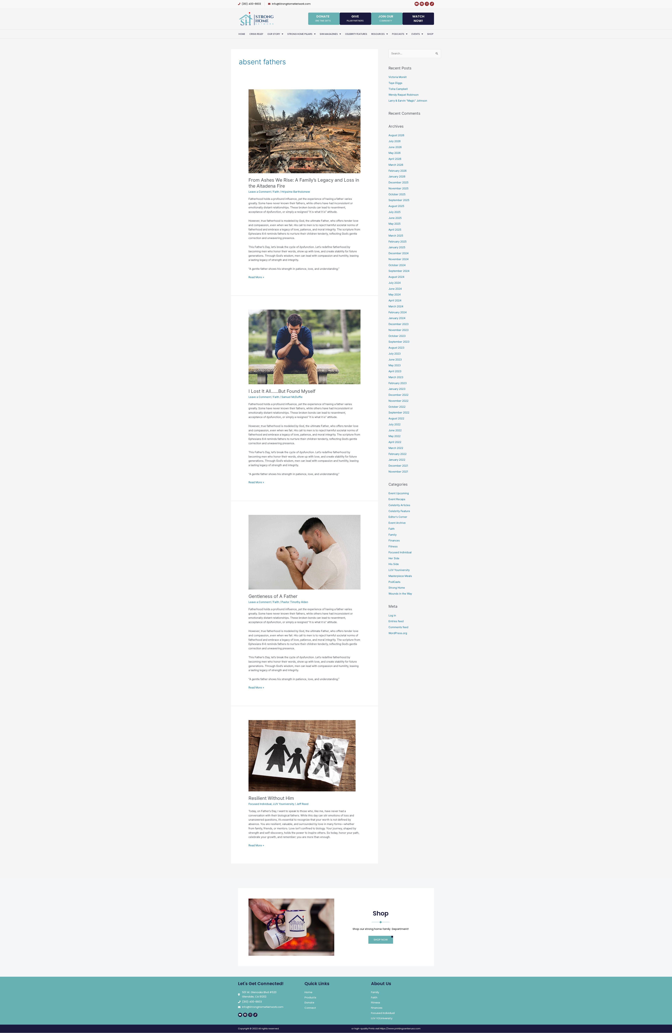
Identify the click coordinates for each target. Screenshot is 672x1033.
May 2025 (394, 223)
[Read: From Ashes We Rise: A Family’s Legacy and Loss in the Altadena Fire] (304, 131)
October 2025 (396, 194)
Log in (392, 615)
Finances (394, 540)
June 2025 (395, 218)
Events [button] (416, 34)
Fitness (393, 546)
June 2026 (395, 147)
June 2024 (395, 288)
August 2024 (396, 276)
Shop (430, 34)
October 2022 (396, 406)
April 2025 (394, 229)
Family (392, 534)
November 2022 (398, 400)
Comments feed (398, 627)
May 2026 (394, 153)
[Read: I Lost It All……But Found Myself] (304, 346)
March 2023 (395, 377)
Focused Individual (260, 804)
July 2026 (394, 141)
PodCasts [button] (398, 34)
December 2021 (398, 465)
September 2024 (399, 271)
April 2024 (394, 300)
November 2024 (398, 259)
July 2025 (394, 212)
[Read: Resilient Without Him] (302, 755)
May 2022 (394, 436)
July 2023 (394, 353)
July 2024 (394, 282)
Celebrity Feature (399, 511)
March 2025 (395, 235)
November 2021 (398, 471)
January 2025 (396, 247)
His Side (393, 564)
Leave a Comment (259, 191)
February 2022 (397, 454)
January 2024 (396, 318)
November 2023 (398, 330)
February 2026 (397, 170)
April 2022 (394, 442)
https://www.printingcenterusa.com (400, 1028)
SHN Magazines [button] (329, 34)
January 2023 (396, 389)
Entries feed (396, 621)
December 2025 (398, 182)
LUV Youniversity (283, 804)
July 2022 (394, 424)
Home (242, 34)
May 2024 (394, 294)
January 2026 (396, 176)
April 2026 (394, 158)
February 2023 (397, 383)
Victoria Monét (397, 77)
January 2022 (396, 459)
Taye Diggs (395, 83)
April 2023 (394, 371)
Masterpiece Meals (400, 576)
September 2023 (399, 341)
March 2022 (395, 448)
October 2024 (397, 265)
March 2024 (395, 306)
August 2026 (396, 135)
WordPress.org (397, 633)
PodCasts (394, 582)
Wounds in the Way (400, 593)
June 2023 (395, 359)
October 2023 (397, 336)
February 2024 (397, 312)
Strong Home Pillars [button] (299, 34)
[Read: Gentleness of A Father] (304, 552)
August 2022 (396, 418)
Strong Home (396, 587)
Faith (276, 191)
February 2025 (397, 241)
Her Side (393, 558)
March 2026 (395, 164)
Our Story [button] (273, 34)
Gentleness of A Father (273, 596)
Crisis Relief (256, 34)
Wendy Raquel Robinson (403, 94)
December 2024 (398, 253)
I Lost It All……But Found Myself (281, 391)
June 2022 (395, 430)
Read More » (256, 277)
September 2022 (398, 412)
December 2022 (398, 394)
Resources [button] (378, 34)
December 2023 (398, 324)
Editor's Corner (397, 517)
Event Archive (397, 522)
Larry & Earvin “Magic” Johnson (407, 100)
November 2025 (398, 188)
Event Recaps (396, 499)
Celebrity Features (356, 34)
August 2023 (396, 347)
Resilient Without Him (271, 798)
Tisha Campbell (398, 89)
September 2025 (398, 200)
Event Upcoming (398, 493)
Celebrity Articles (399, 505)
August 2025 (396, 206)
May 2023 (394, 365)
